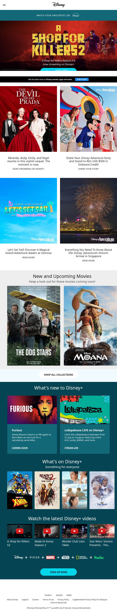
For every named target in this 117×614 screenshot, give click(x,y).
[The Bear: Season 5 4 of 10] (102, 490)
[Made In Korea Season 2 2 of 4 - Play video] (47, 531)
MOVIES (59, 595)
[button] (4, 5)
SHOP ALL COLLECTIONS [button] (58, 374)
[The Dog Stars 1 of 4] (33, 326)
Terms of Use (48, 599)
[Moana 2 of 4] (90, 326)
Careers (35, 599)
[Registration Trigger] (58, 79)
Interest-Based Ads (58, 602)
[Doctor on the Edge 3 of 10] (74, 490)
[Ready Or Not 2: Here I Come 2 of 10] (47, 490)
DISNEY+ (48, 595)
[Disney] (58, 4)
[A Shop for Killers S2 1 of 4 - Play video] (19, 531)
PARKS (69, 595)
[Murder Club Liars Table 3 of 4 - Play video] (74, 531)
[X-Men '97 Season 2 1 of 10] (19, 490)
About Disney (12, 599)
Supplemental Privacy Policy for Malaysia (90, 599)
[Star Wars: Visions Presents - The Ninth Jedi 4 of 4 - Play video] (102, 531)
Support (25, 599)
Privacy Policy (63, 599)
